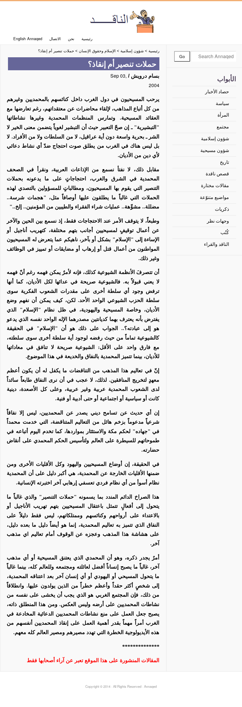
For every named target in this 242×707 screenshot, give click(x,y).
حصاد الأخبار (217, 91)
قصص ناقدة (217, 173)
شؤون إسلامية (215, 138)
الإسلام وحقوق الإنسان (97, 51)
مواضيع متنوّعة (214, 197)
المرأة (223, 114)
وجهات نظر (218, 220)
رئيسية (86, 38)
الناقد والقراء (216, 244)
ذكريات (222, 209)
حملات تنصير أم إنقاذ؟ (56, 51)
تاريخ (224, 162)
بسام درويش (145, 76)
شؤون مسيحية (214, 150)
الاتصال (55, 38)
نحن (71, 38)
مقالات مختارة (215, 185)
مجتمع (223, 126)
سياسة (222, 103)
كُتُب (224, 232)
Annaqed (121, 21)
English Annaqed (27, 38)
